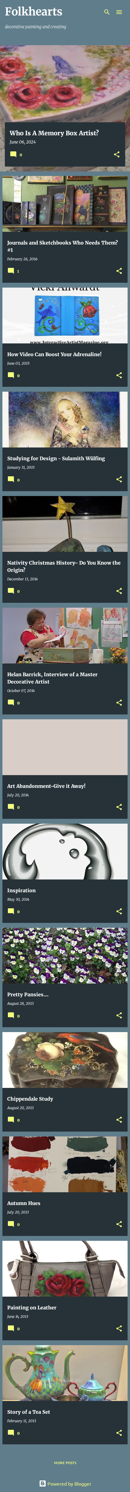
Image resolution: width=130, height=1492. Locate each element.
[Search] (107, 12)
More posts (65, 1462)
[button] (116, 155)
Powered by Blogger (68, 1483)
